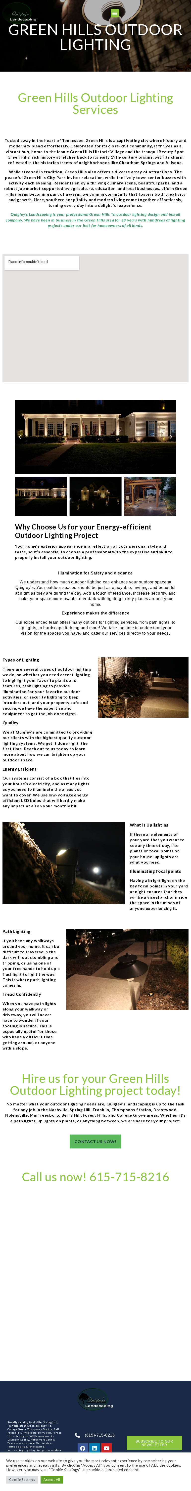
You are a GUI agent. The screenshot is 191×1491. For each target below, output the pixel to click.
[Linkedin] (94, 1448)
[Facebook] (83, 1448)
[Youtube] (106, 1448)
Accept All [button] (52, 1480)
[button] (115, 13)
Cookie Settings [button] (22, 1480)
